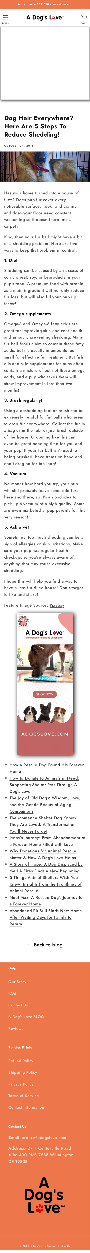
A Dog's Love (38, 1246)
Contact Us (18, 1005)
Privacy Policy (21, 1084)
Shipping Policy (22, 1072)
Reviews (15, 1028)
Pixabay (57, 605)
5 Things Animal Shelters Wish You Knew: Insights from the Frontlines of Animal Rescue (46, 884)
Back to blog (48, 944)
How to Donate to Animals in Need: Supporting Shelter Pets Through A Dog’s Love (44, 784)
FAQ (12, 993)
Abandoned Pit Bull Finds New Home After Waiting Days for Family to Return (46, 917)
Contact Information (26, 1107)
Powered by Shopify (58, 1246)
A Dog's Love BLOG (26, 1016)
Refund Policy (20, 1061)
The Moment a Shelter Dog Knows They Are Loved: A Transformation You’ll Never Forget (43, 824)
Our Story (17, 982)
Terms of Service (23, 1096)
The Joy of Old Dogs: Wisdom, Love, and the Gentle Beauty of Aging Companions (45, 804)
